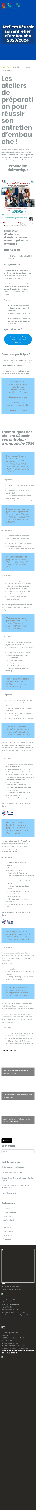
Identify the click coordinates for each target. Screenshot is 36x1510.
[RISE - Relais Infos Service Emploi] (12, 6)
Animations (7, 1216)
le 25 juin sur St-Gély (18, 339)
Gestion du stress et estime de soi (13, 1167)
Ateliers (9, 70)
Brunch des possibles (9, 1193)
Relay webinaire (9, 1231)
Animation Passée (10, 1212)
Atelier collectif (9, 1220)
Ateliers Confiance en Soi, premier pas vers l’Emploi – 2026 (16, 1186)
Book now (6, 1141)
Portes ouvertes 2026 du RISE (12, 1172)
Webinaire (7, 1239)
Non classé (7, 1227)
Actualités (7, 1208)
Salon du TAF (8, 1235)
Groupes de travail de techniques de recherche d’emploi (17, 1179)
